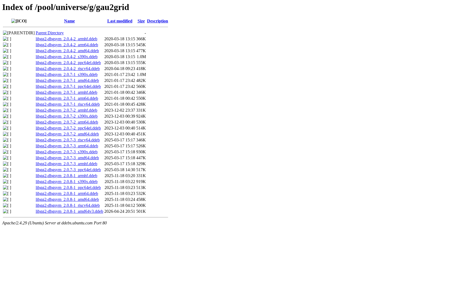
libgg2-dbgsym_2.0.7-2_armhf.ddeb (66, 110)
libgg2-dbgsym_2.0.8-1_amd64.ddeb (67, 199)
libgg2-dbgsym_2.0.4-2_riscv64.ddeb (68, 68)
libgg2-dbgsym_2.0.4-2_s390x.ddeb (67, 56)
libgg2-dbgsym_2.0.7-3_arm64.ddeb (67, 146)
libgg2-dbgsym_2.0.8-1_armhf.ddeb (66, 175)
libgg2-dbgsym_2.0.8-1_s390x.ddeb (67, 181)
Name (69, 21)
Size (141, 21)
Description (157, 21)
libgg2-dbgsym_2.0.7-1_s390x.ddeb (67, 74)
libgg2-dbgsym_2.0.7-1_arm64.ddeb (67, 98)
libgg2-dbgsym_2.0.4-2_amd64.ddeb (67, 50)
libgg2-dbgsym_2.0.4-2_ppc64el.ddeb (68, 62)
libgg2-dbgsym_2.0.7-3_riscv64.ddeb (68, 140)
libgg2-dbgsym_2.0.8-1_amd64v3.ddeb (69, 211)
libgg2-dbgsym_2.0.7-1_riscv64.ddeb (68, 104)
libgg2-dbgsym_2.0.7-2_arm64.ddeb (67, 122)
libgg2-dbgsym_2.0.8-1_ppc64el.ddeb (68, 187)
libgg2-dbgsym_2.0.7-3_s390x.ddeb (67, 152)
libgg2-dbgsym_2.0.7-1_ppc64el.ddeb (68, 86)
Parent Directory (50, 33)
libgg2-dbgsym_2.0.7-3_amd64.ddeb (67, 157)
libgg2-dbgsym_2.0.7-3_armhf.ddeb (66, 163)
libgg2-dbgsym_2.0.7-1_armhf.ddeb (66, 92)
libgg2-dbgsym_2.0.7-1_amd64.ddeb (67, 80)
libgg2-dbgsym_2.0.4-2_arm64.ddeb (67, 44)
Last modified (119, 21)
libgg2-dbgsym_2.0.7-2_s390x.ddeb (67, 116)
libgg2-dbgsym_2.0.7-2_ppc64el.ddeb (68, 128)
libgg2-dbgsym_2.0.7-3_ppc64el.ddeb (68, 169)
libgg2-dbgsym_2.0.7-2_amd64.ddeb (67, 134)
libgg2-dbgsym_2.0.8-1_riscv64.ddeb (68, 205)
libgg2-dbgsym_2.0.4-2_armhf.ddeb (66, 38)
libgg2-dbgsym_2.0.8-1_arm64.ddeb (67, 193)
